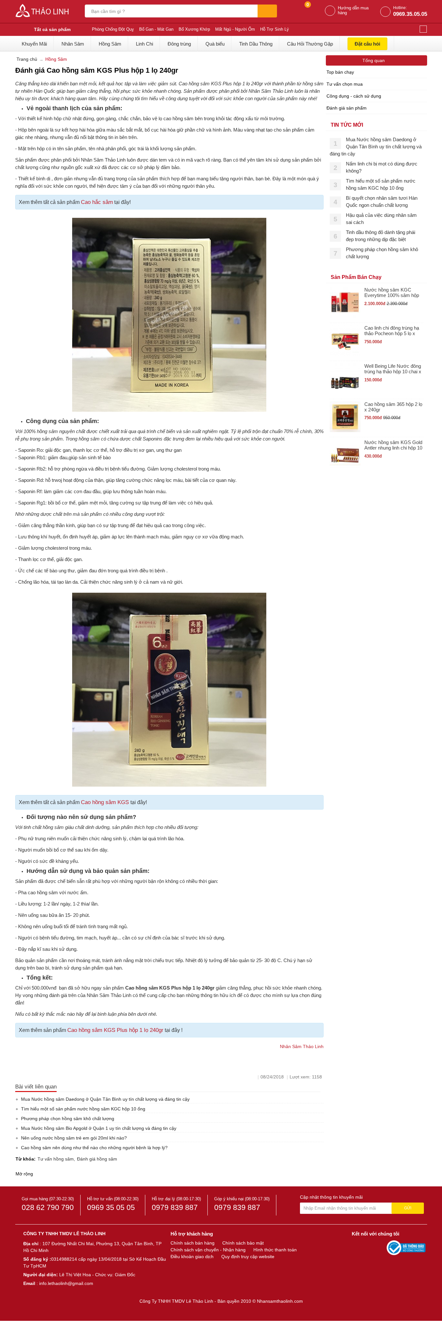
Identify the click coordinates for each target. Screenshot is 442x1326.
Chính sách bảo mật (243, 1243)
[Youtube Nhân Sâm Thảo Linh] (369, 1247)
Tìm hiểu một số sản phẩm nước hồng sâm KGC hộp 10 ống (83, 1108)
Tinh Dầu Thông (255, 44)
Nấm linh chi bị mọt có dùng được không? (381, 167)
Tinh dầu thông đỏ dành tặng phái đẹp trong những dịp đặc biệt (380, 235)
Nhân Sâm (72, 44)
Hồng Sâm (110, 44)
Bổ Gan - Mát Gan (156, 29)
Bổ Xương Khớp (194, 29)
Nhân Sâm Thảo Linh (302, 1046)
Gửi (407, 1208)
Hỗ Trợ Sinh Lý (274, 29)
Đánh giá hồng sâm (97, 1159)
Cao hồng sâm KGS (105, 802)
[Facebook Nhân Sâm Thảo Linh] (357, 1247)
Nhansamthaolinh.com (280, 1301)
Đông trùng (179, 44)
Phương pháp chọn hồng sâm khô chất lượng (67, 1118)
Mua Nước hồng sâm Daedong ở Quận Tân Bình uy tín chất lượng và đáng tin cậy (105, 1099)
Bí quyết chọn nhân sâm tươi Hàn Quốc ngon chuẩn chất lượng (381, 201)
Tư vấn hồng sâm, (56, 1159)
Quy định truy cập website (247, 1256)
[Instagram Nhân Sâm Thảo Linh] (380, 1247)
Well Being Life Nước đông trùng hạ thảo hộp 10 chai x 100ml (392, 369)
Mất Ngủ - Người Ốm (235, 29)
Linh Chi (144, 44)
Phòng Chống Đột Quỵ (113, 29)
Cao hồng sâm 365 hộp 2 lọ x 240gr (393, 406)
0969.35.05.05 (410, 14)
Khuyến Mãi (34, 44)
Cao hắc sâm (97, 202)
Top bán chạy (340, 72)
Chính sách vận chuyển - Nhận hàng (208, 1249)
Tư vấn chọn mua (344, 84)
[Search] (267, 11)
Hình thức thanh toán (275, 1249)
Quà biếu (215, 44)
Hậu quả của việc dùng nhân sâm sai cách (381, 218)
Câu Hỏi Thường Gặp (310, 44)
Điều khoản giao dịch (192, 1256)
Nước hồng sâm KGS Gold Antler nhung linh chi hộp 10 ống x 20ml (393, 445)
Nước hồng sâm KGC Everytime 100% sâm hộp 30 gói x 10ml (391, 292)
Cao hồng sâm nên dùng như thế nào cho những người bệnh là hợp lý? (94, 1147)
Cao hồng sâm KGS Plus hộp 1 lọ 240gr (115, 1030)
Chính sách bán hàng (193, 1243)
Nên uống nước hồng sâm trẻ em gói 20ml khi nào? (74, 1137)
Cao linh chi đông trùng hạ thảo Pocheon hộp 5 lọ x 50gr (391, 330)
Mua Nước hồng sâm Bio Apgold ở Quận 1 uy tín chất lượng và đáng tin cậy (98, 1128)
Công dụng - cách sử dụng (353, 96)
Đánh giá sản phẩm (346, 108)
